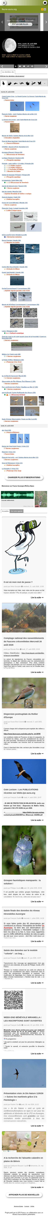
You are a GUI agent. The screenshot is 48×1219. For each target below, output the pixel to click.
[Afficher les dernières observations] (12, 76)
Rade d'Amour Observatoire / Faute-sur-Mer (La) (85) (19, 419)
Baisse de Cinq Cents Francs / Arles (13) (15, 446)
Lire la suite (36, 598)
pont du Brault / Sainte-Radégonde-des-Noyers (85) (19, 393)
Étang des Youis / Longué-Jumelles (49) (15, 208)
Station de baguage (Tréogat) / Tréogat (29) (16, 175)
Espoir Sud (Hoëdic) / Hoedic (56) (13, 272)
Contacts (26, 1206)
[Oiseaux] (4, 83)
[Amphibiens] (28, 83)
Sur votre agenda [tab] (16, 511)
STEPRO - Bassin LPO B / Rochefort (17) (15, 147)
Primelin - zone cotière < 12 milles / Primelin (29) (18, 163)
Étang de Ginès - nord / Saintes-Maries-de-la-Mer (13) (19, 114)
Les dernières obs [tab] (8, 72)
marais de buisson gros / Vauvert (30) (14, 186)
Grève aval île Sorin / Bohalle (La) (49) (14, 235)
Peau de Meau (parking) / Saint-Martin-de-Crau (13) (18, 141)
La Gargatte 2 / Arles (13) (10, 469)
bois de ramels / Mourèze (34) (11, 191)
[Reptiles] (22, 83)
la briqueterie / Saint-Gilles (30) (12, 180)
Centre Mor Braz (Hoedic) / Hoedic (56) (14, 267)
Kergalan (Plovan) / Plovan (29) (12, 152)
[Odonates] (33, 83)
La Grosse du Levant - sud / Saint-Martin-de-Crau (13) (19, 120)
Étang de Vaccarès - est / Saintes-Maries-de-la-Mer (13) (20, 457)
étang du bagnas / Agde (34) (11, 197)
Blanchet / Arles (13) (8, 452)
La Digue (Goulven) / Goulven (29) (13, 158)
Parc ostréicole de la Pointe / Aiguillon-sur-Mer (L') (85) (20, 387)
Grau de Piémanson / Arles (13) (12, 463)
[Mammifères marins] (16, 83)
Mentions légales (18, 1206)
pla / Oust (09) (6, 430)
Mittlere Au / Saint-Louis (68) (11, 354)
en (44, 9)
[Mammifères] (10, 83)
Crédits (32, 1206)
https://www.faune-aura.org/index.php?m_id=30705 (22, 734)
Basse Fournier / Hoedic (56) (11, 240)
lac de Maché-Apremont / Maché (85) (14, 376)
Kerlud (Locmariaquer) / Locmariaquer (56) (16, 288)
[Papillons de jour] (40, 83)
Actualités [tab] (5, 511)
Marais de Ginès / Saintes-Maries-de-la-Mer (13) (17, 136)
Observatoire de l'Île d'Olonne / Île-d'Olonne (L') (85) (19, 381)
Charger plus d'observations (24, 477)
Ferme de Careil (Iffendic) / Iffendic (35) (14, 203)
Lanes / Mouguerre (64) (9, 331)
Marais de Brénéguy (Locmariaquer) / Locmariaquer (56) (20, 304)
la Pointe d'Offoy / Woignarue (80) (13, 360)
